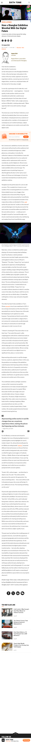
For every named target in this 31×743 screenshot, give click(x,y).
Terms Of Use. (25, 139)
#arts (23, 47)
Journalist (13, 55)
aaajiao (20, 445)
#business (19, 47)
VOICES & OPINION (7, 22)
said (26, 202)
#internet (4, 48)
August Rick (6, 45)
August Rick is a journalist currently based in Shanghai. (19, 59)
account (8, 306)
